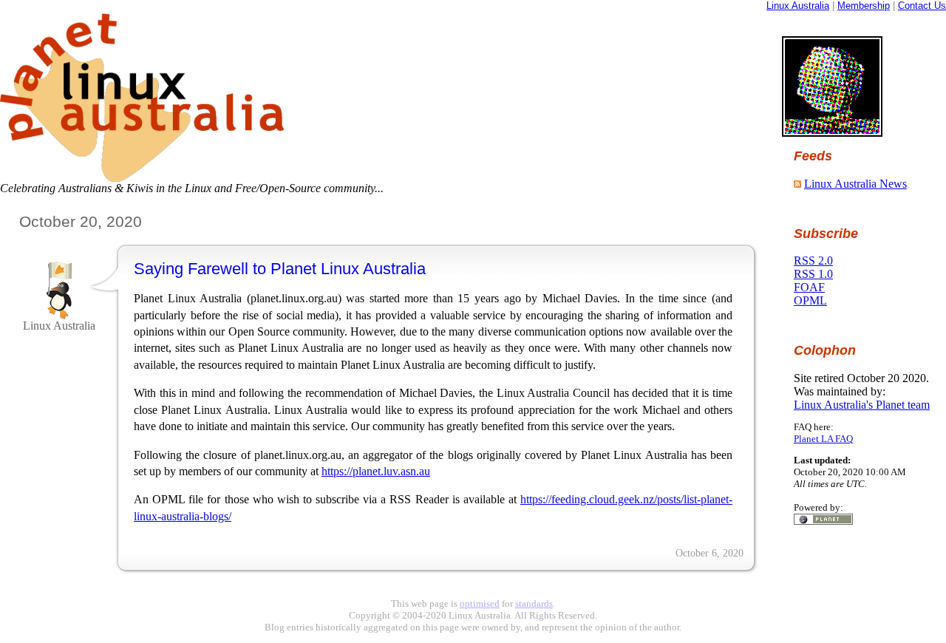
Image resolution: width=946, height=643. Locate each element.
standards (534, 603)
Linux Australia (797, 5)
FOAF (809, 287)
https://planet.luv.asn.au (375, 471)
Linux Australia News (855, 183)
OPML (810, 300)
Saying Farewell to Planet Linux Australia (280, 268)
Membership (863, 5)
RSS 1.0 (813, 274)
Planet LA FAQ (823, 438)
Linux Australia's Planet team (862, 404)
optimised (480, 603)
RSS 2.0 (813, 260)
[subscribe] (797, 183)
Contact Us (922, 5)
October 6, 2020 (709, 553)
